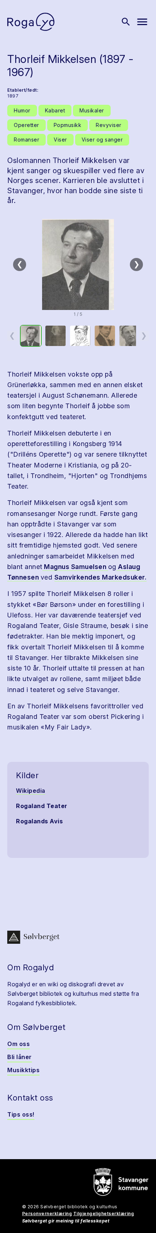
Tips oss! (20, 1114)
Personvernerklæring (47, 1213)
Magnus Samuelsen (75, 566)
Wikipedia (30, 790)
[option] (31, 336)
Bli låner (19, 1057)
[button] (78, 264)
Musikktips (23, 1070)
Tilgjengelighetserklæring (103, 1213)
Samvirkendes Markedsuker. (100, 577)
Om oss (18, 1043)
